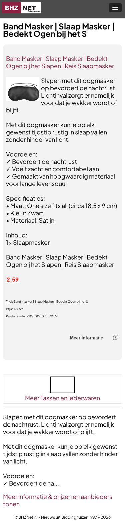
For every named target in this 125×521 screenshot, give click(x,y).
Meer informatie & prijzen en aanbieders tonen (57, 500)
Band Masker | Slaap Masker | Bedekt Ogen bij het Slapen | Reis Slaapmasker (60, 62)
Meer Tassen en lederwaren (62, 398)
